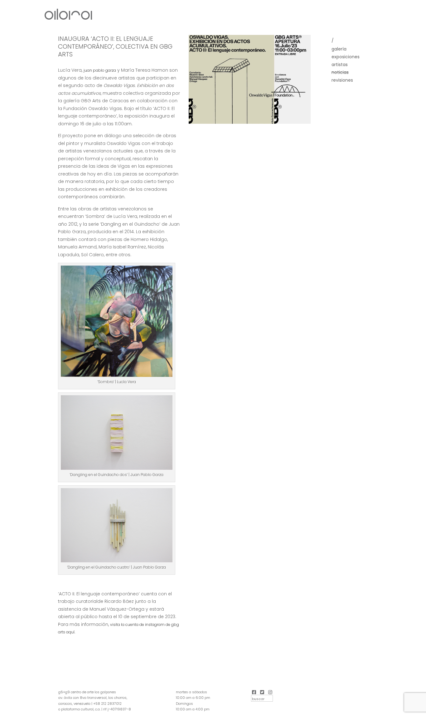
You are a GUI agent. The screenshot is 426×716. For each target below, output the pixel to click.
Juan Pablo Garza (100, 70)
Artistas (340, 64)
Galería (339, 49)
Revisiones (342, 80)
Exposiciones (346, 57)
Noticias (340, 72)
